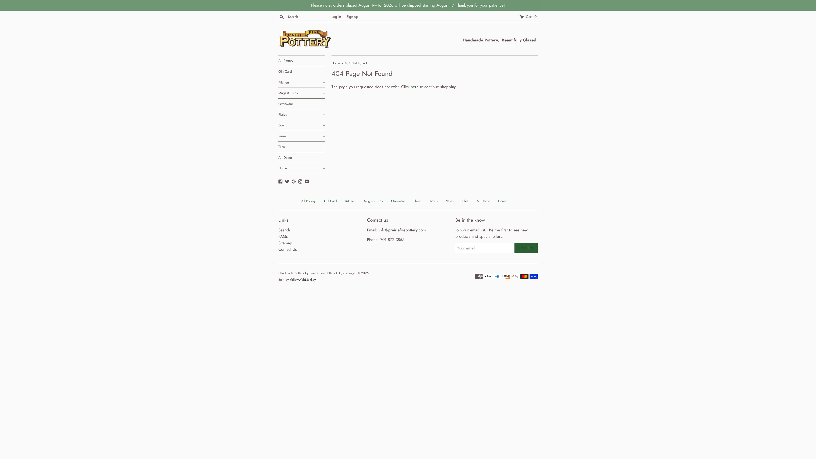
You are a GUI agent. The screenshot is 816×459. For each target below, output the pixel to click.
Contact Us (287, 249)
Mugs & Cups (301, 93)
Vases (301, 136)
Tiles (301, 146)
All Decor (285, 157)
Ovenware (285, 103)
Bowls (301, 125)
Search (284, 230)
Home (301, 168)
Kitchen (301, 82)
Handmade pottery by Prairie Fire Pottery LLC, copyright (317, 273)
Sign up (352, 16)
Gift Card (285, 71)
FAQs (283, 236)
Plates (301, 114)
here (415, 87)
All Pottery (285, 60)
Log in (336, 16)
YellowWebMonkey (303, 279)
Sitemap (285, 243)
